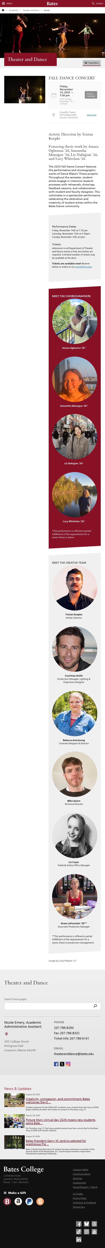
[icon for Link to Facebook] (56, 1064)
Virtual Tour (79, 1207)
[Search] (95, 1006)
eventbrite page (83, 266)
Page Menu (94, 63)
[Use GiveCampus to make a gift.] (40, 1201)
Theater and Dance (31, 10)
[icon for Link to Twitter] (62, 1064)
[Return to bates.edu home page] (4, 10)
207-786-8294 (64, 1027)
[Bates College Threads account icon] (94, 1224)
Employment (79, 1182)
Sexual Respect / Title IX (85, 1187)
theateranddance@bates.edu (74, 1054)
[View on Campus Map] (6, 1034)
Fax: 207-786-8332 (67, 1033)
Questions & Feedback (84, 1202)
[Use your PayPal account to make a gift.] (29, 1201)
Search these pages (15, 999)
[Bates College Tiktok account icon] (78, 1231)
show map (91, 115)
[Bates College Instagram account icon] (86, 1231)
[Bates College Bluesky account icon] (86, 1224)
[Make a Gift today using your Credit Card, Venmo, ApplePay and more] (7, 1201)
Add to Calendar (91, 95)
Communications (81, 1174)
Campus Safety (80, 1169)
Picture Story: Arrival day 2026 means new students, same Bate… (61, 1121)
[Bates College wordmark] (52, 3)
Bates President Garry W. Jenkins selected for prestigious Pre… (56, 1142)
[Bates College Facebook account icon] (78, 1224)
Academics (13, 10)
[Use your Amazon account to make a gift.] (18, 1201)
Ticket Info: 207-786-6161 (71, 1038)
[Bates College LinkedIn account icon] (78, 1239)
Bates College (23, 1169)
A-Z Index (78, 1194)
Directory (77, 1178)
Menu (9, 3)
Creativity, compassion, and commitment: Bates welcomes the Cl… (58, 1100)
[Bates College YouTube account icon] (94, 1231)
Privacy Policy (79, 1198)
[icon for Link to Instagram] (68, 1064)
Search (99, 3)
